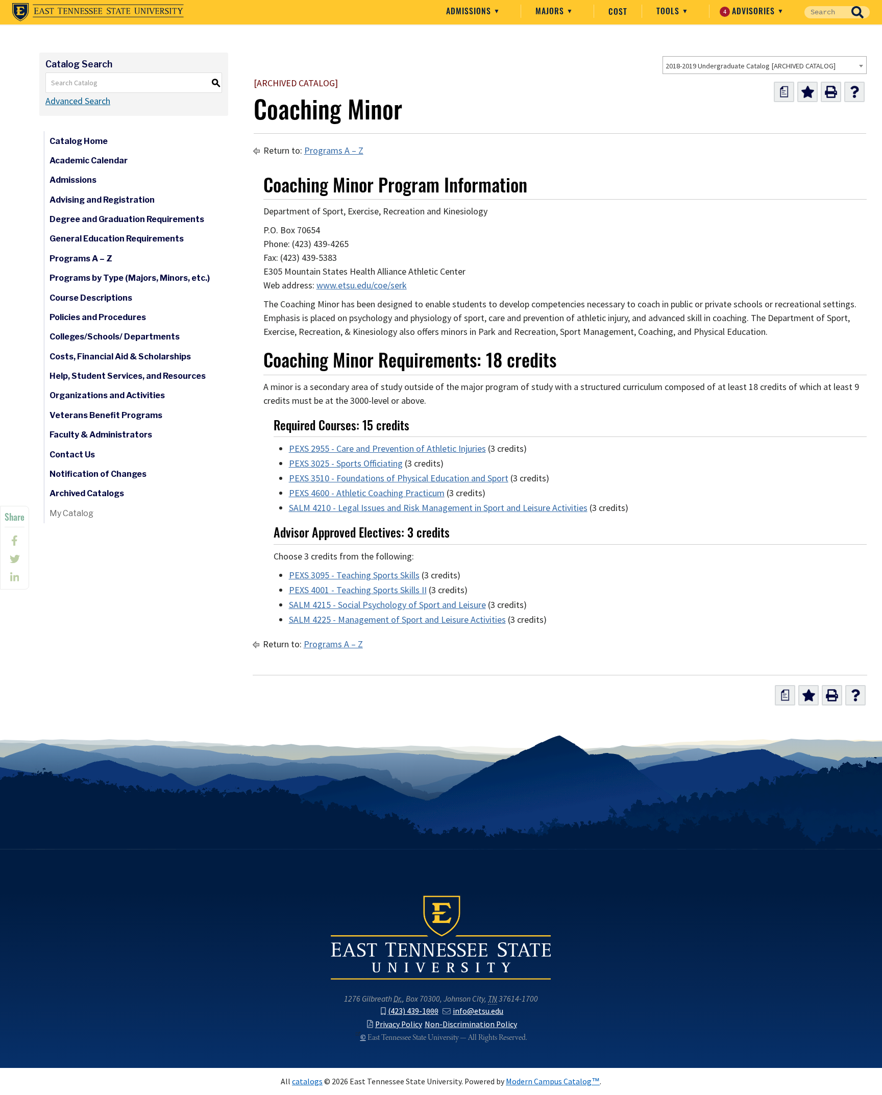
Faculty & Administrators (101, 435)
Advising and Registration (102, 200)
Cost (617, 11)
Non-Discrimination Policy (471, 1024)
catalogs (307, 1081)
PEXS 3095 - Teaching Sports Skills (354, 575)
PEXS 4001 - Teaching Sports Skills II (358, 590)
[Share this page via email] (14, 577)
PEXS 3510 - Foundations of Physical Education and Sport (398, 478)
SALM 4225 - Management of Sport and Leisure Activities (397, 620)
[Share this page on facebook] (14, 541)
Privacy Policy (398, 1024)
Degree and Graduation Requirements (127, 219)
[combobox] (765, 65)
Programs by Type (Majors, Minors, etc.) (130, 278)
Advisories (750, 11)
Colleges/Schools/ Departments (115, 337)
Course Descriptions (91, 298)
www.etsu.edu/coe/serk (361, 285)
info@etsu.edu (478, 1011)
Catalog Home (79, 141)
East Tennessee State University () (98, 12)
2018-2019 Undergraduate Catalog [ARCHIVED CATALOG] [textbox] (751, 66)
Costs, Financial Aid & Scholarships (120, 356)
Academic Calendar (89, 160)
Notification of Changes (98, 474)
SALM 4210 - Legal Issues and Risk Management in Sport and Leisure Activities (438, 508)
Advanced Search (77, 101)
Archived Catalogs (87, 493)
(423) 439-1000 (413, 1011)
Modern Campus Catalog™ (553, 1081)
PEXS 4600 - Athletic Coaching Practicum (367, 493)
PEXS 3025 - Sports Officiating (346, 463)
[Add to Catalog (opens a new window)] (807, 92)
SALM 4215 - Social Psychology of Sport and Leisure (387, 605)
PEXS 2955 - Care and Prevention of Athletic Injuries (387, 449)
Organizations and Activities (107, 395)
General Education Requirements (117, 239)
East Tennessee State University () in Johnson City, (441, 937)
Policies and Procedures (98, 317)
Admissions (470, 11)
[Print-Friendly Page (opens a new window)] (831, 92)
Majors (551, 11)
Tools (669, 11)
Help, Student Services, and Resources (128, 376)
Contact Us (72, 454)
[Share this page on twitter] (14, 559)
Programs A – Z (81, 258)
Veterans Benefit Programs (106, 415)
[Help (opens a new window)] (854, 92)
